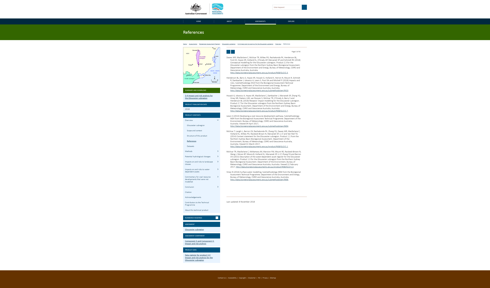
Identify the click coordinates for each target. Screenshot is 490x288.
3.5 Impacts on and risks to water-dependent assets (218, 169)
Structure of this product (197, 136)
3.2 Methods (218, 151)
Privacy (265, 278)
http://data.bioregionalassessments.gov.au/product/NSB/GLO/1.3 (264, 167)
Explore (291, 21)
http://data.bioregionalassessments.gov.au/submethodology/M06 (259, 180)
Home (198, 21)
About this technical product (196, 210)
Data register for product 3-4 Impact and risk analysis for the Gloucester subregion (199, 258)
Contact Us (222, 278)
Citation (188, 192)
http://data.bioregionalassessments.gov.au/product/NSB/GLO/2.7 (259, 111)
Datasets (190, 146)
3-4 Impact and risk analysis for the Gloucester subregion (255, 44)
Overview (278, 44)
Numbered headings (193, 218)
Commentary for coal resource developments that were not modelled (198, 179)
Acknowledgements (193, 197)
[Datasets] (233, 52)
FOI (259, 278)
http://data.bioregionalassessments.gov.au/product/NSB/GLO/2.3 (259, 73)
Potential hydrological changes (197, 157)
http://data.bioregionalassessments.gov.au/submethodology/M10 (259, 91)
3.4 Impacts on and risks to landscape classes (218, 161)
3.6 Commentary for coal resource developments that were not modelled (218, 176)
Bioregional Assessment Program (209, 44)
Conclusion (189, 187)
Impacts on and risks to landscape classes (199, 163)
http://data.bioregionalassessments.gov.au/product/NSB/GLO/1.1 (259, 147)
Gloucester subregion (228, 44)
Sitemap (273, 278)
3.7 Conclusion (218, 187)
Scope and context (194, 131)
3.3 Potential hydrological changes (218, 156)
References (191, 141)
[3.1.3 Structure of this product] (228, 52)
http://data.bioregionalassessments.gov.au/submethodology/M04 (259, 126)
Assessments (260, 21)
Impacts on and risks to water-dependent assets (197, 170)
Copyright (242, 278)
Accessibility (232, 278)
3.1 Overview (218, 120)
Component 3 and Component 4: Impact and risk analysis (199, 242)
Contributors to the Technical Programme (197, 204)
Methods (188, 151)
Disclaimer (252, 278)
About (229, 21)
